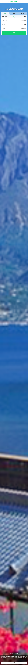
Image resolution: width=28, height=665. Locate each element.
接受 (14, 662)
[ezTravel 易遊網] (14, 1)
